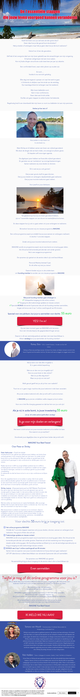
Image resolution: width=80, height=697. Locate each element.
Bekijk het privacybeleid (20, 695)
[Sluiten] (78, 693)
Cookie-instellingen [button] (51, 693)
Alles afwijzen (62, 693)
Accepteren (72, 693)
